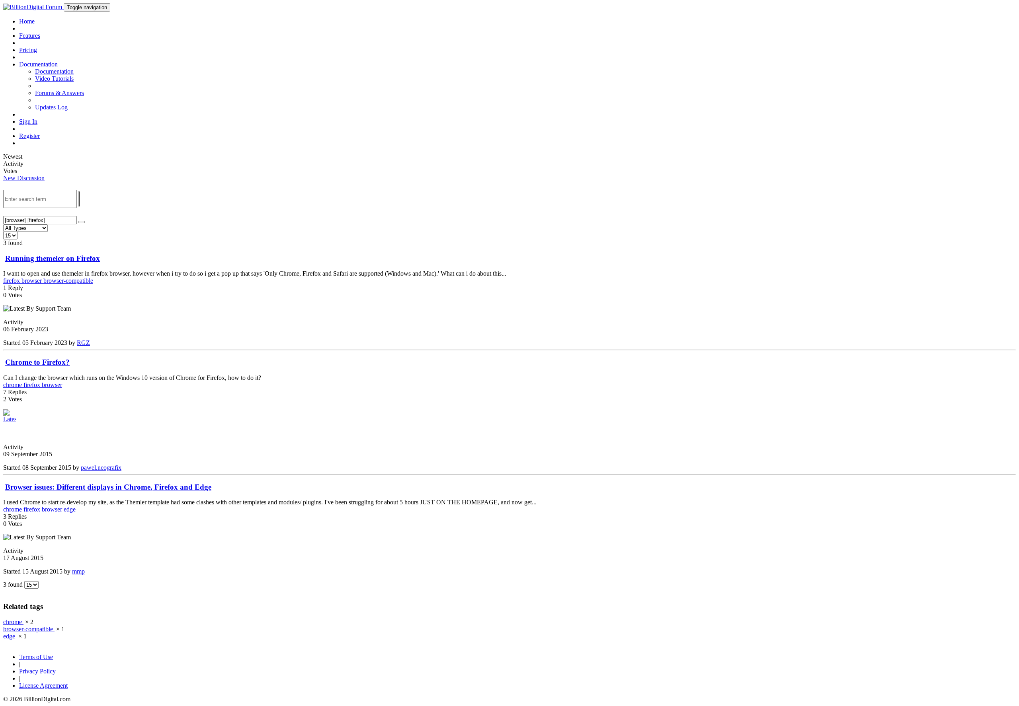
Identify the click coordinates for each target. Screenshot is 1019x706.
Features (29, 35)
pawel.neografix (101, 467)
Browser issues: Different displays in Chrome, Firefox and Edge (108, 487)
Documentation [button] (38, 64)
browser (32, 280)
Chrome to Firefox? (37, 362)
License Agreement (43, 685)
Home (27, 21)
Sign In (28, 121)
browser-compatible (68, 280)
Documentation (54, 71)
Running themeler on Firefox (52, 258)
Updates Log (51, 107)
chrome (13, 384)
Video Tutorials (54, 78)
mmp (78, 571)
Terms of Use (36, 656)
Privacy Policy (37, 671)
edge (70, 509)
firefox (12, 280)
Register (29, 135)
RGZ (83, 342)
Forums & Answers (59, 92)
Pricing (28, 50)
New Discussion (24, 178)
